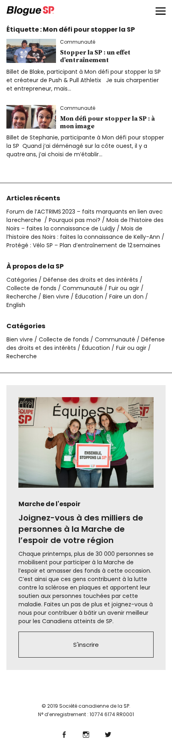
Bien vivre (56, 297)
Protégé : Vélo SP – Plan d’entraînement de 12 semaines (83, 245)
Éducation (89, 297)
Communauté (77, 41)
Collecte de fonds (31, 288)
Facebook (64, 734)
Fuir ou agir (124, 288)
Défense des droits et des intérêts (90, 280)
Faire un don (126, 297)
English (15, 305)
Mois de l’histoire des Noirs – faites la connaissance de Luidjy (85, 224)
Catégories (21, 280)
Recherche (21, 297)
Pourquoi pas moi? (74, 220)
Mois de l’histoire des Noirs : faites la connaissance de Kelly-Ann (83, 232)
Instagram (86, 734)
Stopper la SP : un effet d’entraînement (95, 56)
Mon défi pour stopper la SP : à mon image (107, 122)
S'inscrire (86, 644)
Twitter (108, 734)
